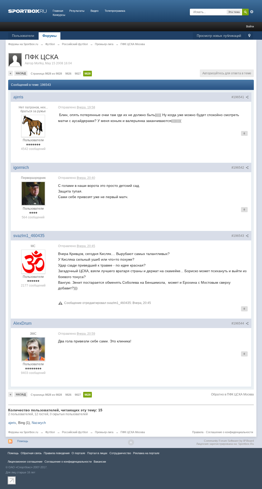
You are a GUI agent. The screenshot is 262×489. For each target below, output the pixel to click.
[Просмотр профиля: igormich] (33, 193)
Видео (95, 10)
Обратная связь (31, 453)
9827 (78, 73)
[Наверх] (131, 442)
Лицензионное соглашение (25, 461)
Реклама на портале (146, 453)
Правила (197, 432)
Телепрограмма (115, 10)
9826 (68, 73)
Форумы (49, 36)
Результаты (76, 10)
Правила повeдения (57, 453)
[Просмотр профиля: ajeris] (33, 126)
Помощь (22, 441)
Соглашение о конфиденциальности (229, 432)
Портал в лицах (97, 453)
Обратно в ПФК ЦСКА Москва (232, 394)
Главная (58, 10)
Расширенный (252, 12)
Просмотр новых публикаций (219, 36)
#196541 (238, 97)
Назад (21, 73)
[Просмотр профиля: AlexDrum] (33, 349)
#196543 (238, 236)
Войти (250, 26)
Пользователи (23, 36)
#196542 (238, 167)
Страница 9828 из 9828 (46, 73)
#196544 (238, 323)
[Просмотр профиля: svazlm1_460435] (33, 261)
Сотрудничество (120, 453)
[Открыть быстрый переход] (249, 36)
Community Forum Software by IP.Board (229, 440)
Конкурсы (59, 14)
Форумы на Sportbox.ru (23, 432)
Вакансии (100, 461)
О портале (78, 453)
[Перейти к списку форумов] (27, 10)
